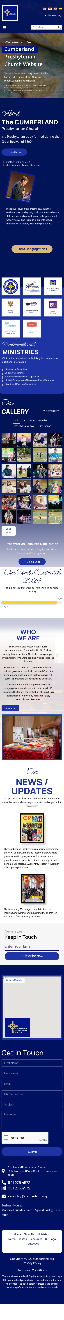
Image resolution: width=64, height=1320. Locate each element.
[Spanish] (60, 10)
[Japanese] (50, 10)
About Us (29, 1234)
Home (17, 1234)
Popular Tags (55, 15)
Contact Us (32, 1243)
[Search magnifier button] (59, 27)
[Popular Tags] (45, 16)
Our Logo (50, 1239)
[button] (4, 27)
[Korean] (55, 10)
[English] (45, 10)
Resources (36, 1239)
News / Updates (17, 1239)
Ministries (43, 1234)
